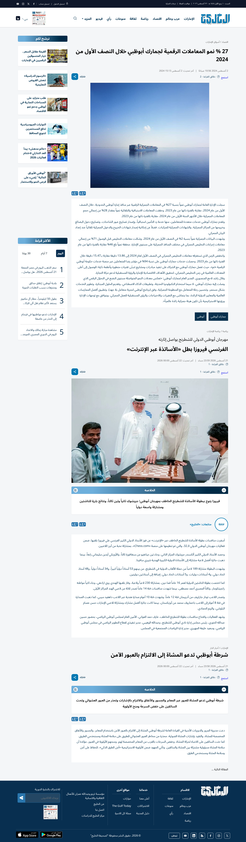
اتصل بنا (99, 810)
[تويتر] (28, 4)
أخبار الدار (214, 648)
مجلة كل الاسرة (123, 813)
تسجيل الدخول (59, 4)
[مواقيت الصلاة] (18, 19)
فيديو (99, 19)
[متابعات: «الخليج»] (221, 524)
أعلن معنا (144, 798)
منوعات (120, 19)
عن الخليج (99, 804)
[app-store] (27, 835)
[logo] (215, 19)
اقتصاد (157, 19)
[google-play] (51, 835)
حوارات (127, 798)
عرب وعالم (173, 19)
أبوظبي (200, 316)
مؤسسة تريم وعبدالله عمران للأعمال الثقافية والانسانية (85, 796)
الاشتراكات (143, 806)
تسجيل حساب (44, 4)
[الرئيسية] (214, 796)
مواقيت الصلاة (184, 4)
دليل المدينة (142, 813)
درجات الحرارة (171, 4)
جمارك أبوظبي (218, 316)
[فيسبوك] (34, 4)
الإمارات (189, 19)
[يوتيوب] (18, 4)
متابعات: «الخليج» (200, 524)
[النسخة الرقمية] (39, 19)
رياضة (144, 19)
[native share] (74, 76)
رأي (109, 19)
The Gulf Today (121, 806)
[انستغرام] (23, 4)
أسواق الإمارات (213, 42)
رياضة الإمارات (213, 331)
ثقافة (133, 19)
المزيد (88, 19)
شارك (82, 76)
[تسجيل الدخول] (67, 4)
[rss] (202, 835)
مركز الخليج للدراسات (93, 816)
